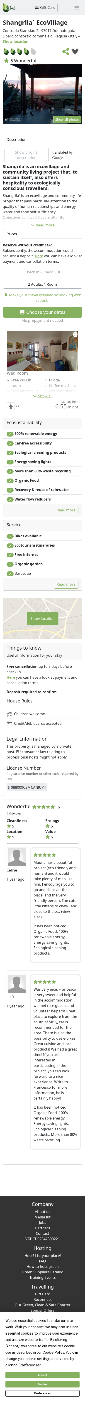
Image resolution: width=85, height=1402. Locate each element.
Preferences (42, 1393)
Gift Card (47, 7)
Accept (42, 1375)
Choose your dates (45, 312)
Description (17, 139)
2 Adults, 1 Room (42, 284)
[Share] (65, 52)
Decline (42, 1384)
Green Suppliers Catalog (42, 1271)
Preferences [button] (29, 1365)
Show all (45, 395)
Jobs (42, 1222)
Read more (45, 225)
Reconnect (43, 1299)
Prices (12, 233)
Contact (42, 1233)
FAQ (42, 1261)
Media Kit (42, 1217)
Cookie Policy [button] (53, 1352)
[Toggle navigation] (76, 7)
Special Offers (42, 1310)
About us (42, 1211)
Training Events (42, 1277)
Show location (16, 41)
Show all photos (67, 119)
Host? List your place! (42, 1255)
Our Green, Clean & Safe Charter (42, 1304)
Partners (42, 1227)
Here (39, 255)
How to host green (43, 1266)
